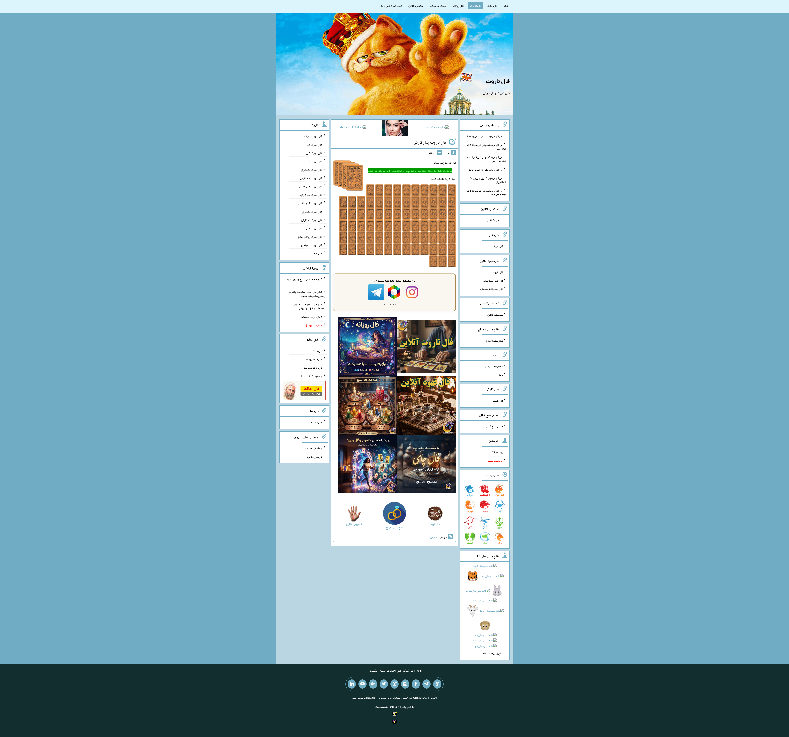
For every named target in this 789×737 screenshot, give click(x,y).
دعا (501, 375)
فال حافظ (492, 6)
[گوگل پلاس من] (373, 684)
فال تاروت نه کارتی (312, 211)
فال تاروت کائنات (312, 161)
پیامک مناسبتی (438, 6)
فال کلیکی (497, 400)
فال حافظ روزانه (313, 359)
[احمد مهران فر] (437, 128)
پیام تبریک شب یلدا (311, 376)
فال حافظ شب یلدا (312, 368)
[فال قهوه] (426, 406)
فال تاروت (475, 6)
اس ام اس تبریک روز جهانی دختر (485, 169)
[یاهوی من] (437, 684)
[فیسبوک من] (416, 684)
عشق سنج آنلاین (494, 426)
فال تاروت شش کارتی (310, 203)
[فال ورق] (367, 465)
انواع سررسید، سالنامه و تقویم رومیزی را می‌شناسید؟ (307, 294)
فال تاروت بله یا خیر (311, 245)
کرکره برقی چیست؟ (311, 317)
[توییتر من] (384, 684)
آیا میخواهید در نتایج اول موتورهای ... (305, 281)
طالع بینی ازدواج (494, 340)
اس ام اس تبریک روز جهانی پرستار (484, 136)
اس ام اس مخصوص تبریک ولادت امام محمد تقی (486, 159)
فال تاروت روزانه (313, 136)
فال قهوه (498, 272)
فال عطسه (316, 422)
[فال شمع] (367, 406)
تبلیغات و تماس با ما (391, 6)
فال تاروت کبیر (314, 144)
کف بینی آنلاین (495, 315)
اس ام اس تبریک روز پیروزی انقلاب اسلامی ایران (486, 180)
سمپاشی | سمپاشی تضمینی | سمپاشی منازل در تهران (308, 306)
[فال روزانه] (367, 347)
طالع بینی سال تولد (492, 653)
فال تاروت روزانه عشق (310, 237)
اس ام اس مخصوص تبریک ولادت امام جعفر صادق (486, 192)
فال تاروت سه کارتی (311, 178)
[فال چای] (426, 465)
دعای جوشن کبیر (493, 366)
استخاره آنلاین (416, 6)
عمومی (434, 537)
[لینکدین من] (352, 684)
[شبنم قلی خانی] (353, 128)
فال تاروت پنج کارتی (311, 195)
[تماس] (394, 684)
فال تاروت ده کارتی (311, 220)
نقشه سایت (381, 707)
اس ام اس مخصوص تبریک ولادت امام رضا (486, 146)
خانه (505, 6)
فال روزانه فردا (314, 456)
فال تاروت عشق (313, 228)
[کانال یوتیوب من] (362, 684)
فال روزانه (458, 6)
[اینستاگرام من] (405, 684)
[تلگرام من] (426, 684)
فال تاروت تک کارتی (311, 170)
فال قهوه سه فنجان (492, 280)
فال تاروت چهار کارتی (430, 142)
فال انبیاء (498, 246)
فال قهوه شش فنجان (491, 289)
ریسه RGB (497, 452)
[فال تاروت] (426, 347)
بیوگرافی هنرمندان (312, 448)
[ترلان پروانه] (395, 129)
